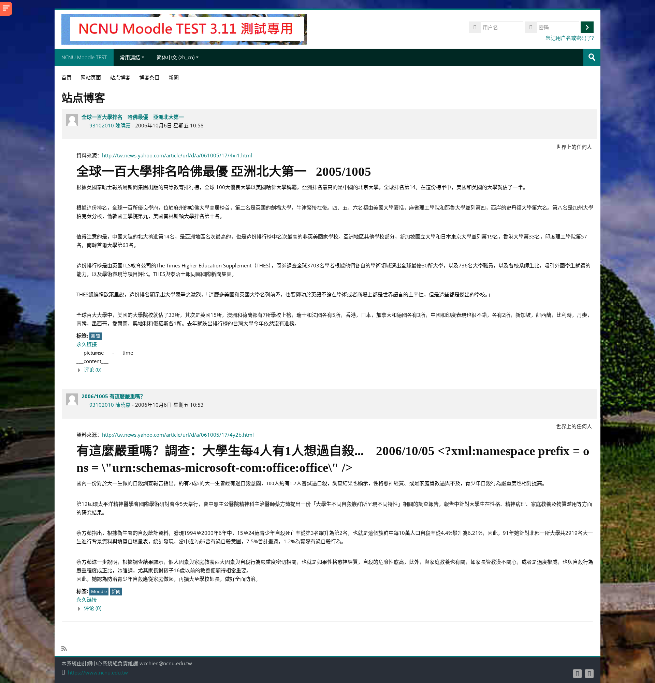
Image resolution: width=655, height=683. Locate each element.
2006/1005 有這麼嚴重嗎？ (113, 396)
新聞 (95, 336)
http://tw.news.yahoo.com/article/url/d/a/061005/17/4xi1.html (177, 155)
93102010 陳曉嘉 (110, 125)
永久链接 (86, 344)
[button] (334, 370)
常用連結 (130, 57)
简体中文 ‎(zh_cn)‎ (175, 57)
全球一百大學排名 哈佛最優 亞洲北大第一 (133, 116)
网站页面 (91, 77)
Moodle (99, 591)
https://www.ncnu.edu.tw (98, 672)
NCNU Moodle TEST (84, 57)
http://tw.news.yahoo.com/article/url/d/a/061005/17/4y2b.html (178, 434)
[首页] (184, 28)
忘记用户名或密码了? (569, 37)
